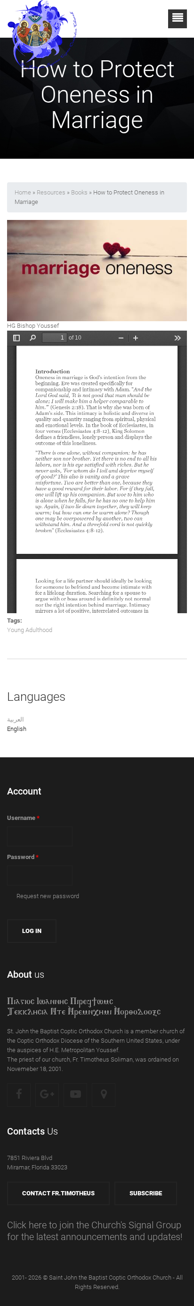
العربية (15, 719)
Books (79, 192)
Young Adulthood (29, 629)
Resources (51, 192)
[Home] (42, 18)
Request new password (47, 896)
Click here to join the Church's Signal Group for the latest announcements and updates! (95, 1230)
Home (23, 192)
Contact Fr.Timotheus (58, 1193)
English (16, 728)
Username (23, 817)
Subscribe (145, 1193)
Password (23, 856)
